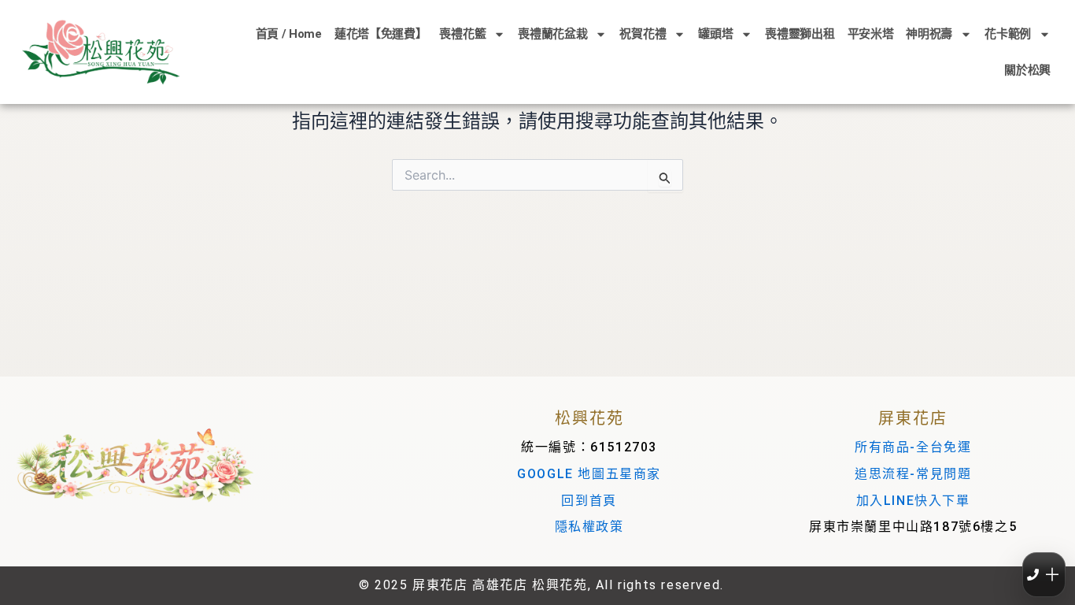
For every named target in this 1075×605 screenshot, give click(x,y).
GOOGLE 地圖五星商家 (589, 473)
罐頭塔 (715, 34)
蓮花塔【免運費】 (380, 34)
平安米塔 (871, 34)
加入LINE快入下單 (913, 500)
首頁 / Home (289, 34)
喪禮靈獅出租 (799, 34)
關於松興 (1027, 70)
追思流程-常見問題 (913, 473)
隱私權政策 (589, 526)
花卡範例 (1007, 34)
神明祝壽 (929, 34)
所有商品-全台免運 (913, 447)
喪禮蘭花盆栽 (552, 34)
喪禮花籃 (462, 34)
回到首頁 (588, 500)
